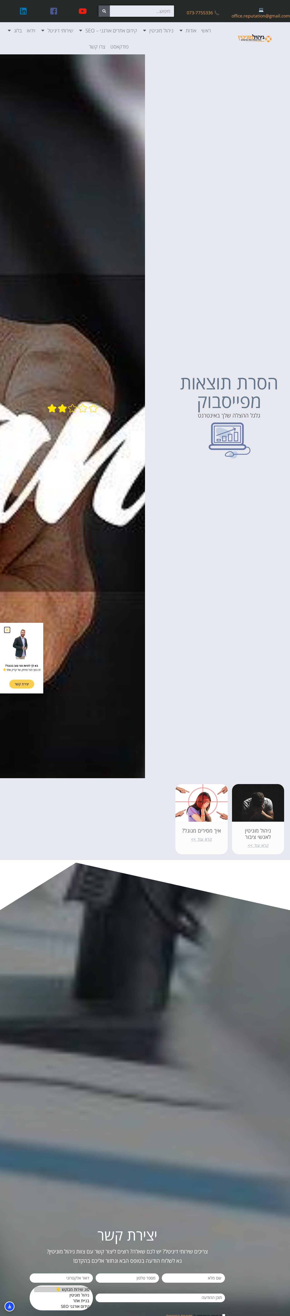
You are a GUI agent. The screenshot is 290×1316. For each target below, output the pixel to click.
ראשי (206, 30)
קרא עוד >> (258, 845)
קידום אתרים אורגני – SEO (111, 30)
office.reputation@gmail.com (261, 16)
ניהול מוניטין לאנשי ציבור (258, 833)
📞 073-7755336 (203, 12)
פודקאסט (119, 46)
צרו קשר (97, 46)
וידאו (31, 30)
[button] (7, 630)
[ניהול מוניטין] (62, 1295)
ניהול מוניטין (161, 30)
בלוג (18, 30)
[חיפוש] (104, 11)
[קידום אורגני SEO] (62, 1306)
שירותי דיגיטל (60, 30)
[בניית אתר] (62, 1301)
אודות (191, 30)
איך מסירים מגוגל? (201, 830)
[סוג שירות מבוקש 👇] (62, 1289)
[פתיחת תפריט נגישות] (9, 1306)
